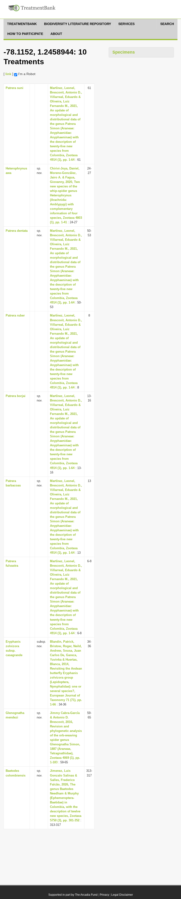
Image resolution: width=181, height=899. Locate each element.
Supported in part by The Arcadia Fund (73, 894)
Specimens (123, 52)
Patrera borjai (15, 396)
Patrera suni (14, 88)
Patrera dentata (17, 230)
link (8, 74)
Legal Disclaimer (122, 894)
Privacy (104, 894)
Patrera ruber (15, 315)
